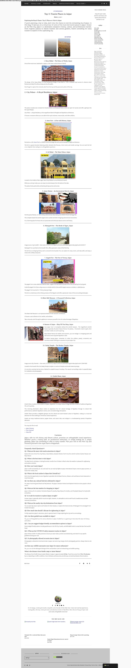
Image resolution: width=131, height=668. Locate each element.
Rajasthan (96, 37)
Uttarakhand (97, 42)
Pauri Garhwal (30, 430)
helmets (96, 60)
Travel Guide (36, 3)
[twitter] (104, 3)
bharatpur (97, 53)
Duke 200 (28, 432)
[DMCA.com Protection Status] (65, 657)
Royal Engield (98, 83)
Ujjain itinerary (98, 89)
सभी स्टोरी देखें (68, 37)
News (95, 36)
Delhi (98, 56)
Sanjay (27, 563)
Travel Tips (97, 41)
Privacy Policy (88, 665)
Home (27, 3)
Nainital (99, 77)
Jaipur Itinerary (30, 428)
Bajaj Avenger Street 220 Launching (79, 635)
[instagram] (106, 3)
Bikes (55, 3)
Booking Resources (99, 30)
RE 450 (101, 78)
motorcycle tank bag (99, 72)
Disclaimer (82, 665)
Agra (95, 51)
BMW (101, 53)
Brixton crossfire (98, 55)
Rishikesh (96, 80)
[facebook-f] (102, 3)
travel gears (102, 86)
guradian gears (98, 59)
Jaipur (102, 64)
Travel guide (97, 87)
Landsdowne (101, 66)
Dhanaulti (103, 56)
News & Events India (66, 3)
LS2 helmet (97, 68)
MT (98, 74)
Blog (95, 29)
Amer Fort (36, 142)
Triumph (103, 87)
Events (96, 32)
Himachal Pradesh (99, 63)
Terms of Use (94, 665)
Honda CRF (97, 64)
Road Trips (81, 3)
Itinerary (46, 3)
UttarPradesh (58, 11)
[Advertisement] (58, 577)
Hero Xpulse (103, 61)
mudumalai (102, 74)
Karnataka (101, 65)
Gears (95, 33)
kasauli (96, 66)
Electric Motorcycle (99, 57)
